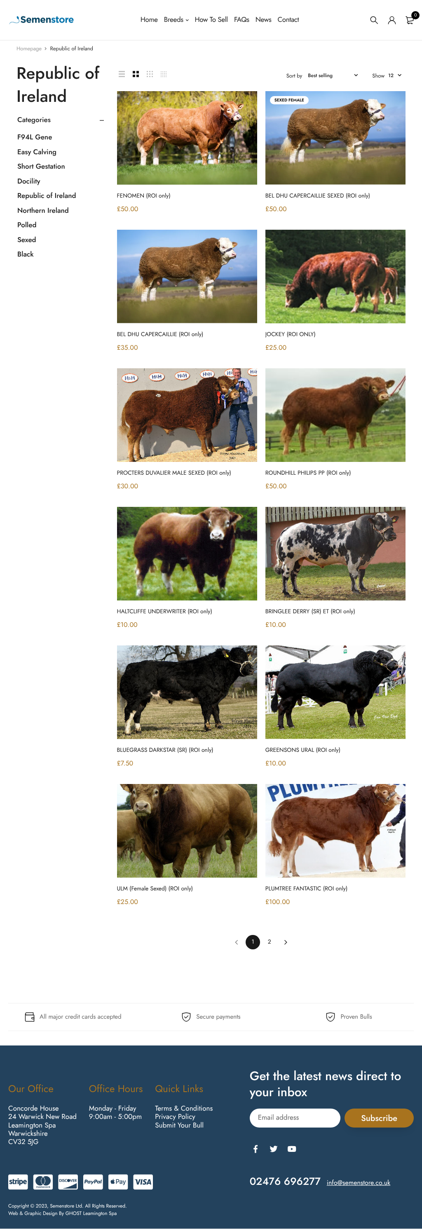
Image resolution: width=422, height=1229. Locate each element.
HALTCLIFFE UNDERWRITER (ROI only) (164, 611)
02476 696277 (285, 1181)
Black (25, 254)
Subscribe (379, 1118)
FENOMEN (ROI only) (144, 196)
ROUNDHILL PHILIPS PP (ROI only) (308, 473)
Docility (28, 181)
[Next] (286, 942)
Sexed (26, 240)
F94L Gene (34, 137)
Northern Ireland (43, 211)
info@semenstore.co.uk (358, 1182)
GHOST (74, 1213)
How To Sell (211, 20)
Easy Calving (36, 152)
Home (149, 20)
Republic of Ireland (46, 196)
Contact (288, 20)
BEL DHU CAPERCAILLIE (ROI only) (160, 334)
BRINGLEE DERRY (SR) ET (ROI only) (310, 611)
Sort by (294, 76)
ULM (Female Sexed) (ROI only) (155, 889)
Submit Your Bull (179, 1125)
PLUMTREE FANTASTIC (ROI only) (306, 889)
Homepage (29, 48)
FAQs (241, 20)
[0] (410, 20)
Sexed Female (289, 100)
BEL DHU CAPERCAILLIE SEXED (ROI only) (317, 196)
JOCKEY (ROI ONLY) (290, 334)
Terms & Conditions (184, 1108)
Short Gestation (41, 167)
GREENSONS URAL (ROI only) (302, 750)
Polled (26, 225)
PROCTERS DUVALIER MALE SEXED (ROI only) (174, 473)
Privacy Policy (175, 1117)
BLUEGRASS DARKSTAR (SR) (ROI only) (165, 750)
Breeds (173, 20)
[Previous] (236, 942)
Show (378, 76)
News (264, 20)
